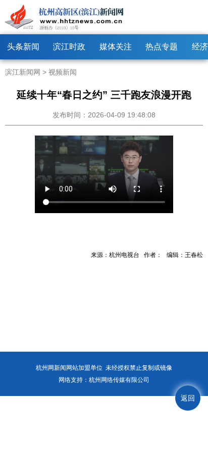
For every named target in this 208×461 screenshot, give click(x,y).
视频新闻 (62, 72)
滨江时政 (69, 46)
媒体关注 (115, 46)
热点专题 (161, 46)
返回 (188, 398)
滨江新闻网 (22, 72)
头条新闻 (23, 46)
